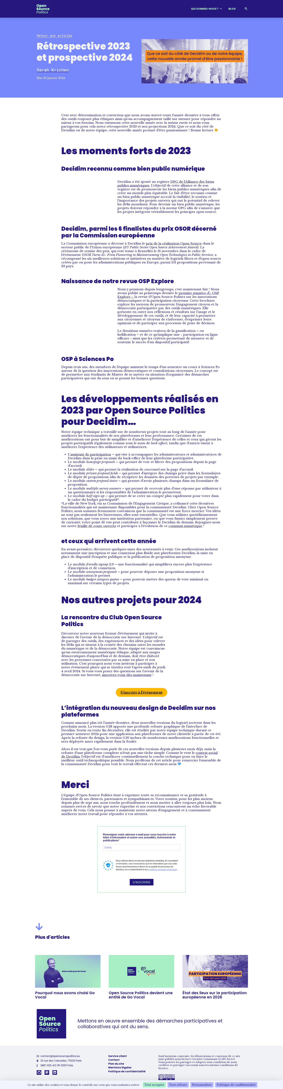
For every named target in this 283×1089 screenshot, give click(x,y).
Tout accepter (154, 1084)
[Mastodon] (47, 1072)
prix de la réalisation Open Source (174, 243)
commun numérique (185, 526)
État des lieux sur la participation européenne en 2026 (214, 995)
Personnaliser (202, 1084)
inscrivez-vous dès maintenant (126, 675)
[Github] (39, 1072)
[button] (54, 35)
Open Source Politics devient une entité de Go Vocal (141, 995)
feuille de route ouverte (96, 526)
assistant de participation (90, 454)
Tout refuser (178, 1084)
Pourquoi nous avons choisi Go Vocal (65, 995)
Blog (232, 8)
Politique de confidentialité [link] (236, 1084)
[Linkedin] (54, 1072)
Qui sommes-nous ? (204, 8)
